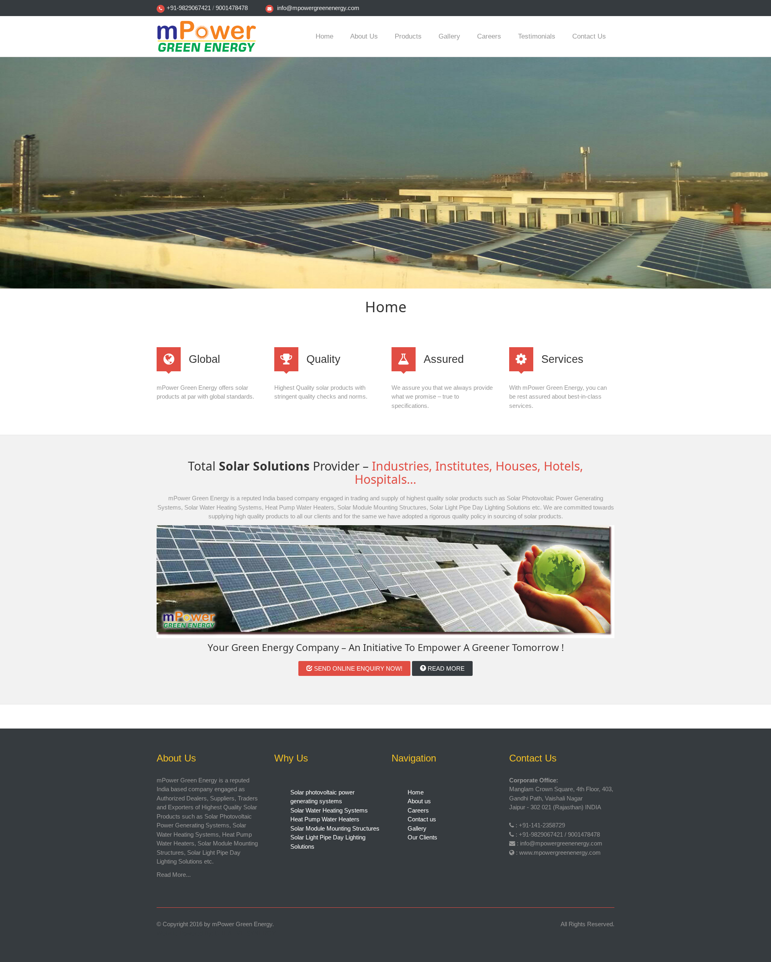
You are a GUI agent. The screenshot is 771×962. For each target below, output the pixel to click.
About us (364, 36)
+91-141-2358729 (542, 825)
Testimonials (536, 36)
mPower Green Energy (242, 924)
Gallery (449, 36)
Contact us (589, 36)
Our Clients (422, 837)
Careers (489, 36)
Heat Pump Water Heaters (324, 819)
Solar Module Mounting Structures (334, 828)
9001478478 (232, 7)
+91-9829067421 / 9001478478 (559, 834)
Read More (445, 668)
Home (324, 36)
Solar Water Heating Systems (329, 810)
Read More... (174, 874)
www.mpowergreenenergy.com (560, 852)
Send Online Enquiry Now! (357, 668)
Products (408, 36)
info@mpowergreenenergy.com (318, 7)
